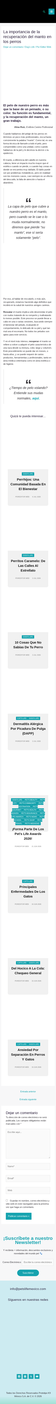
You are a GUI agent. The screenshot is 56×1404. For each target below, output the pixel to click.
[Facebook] (19, 1376)
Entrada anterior (28, 1091)
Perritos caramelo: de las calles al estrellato (28, 565)
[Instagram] (25, 1376)
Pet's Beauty (31, 800)
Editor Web (24, 497)
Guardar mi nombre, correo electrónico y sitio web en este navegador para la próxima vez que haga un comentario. (27, 1204)
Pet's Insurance (29, 813)
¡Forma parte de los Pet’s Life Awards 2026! (28, 833)
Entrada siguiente (28, 1099)
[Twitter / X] (31, 1376)
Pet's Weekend (32, 824)
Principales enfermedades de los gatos (28, 891)
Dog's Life (29, 47)
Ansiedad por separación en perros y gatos (28, 1054)
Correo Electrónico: (12, 1262)
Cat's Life (21, 718)
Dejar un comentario (13, 47)
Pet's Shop (29, 820)
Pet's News (31, 817)
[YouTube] (37, 1376)
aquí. (36, 398)
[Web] (28, 1191)
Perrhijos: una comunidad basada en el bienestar (28, 484)
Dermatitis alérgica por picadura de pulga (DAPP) (28, 728)
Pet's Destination (30, 805)
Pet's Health (30, 810)
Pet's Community (27, 803)
